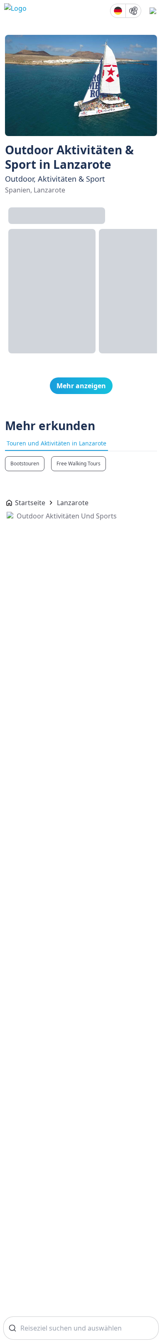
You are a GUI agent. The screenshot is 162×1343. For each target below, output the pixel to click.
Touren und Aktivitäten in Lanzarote (56, 443)
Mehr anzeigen (81, 385)
